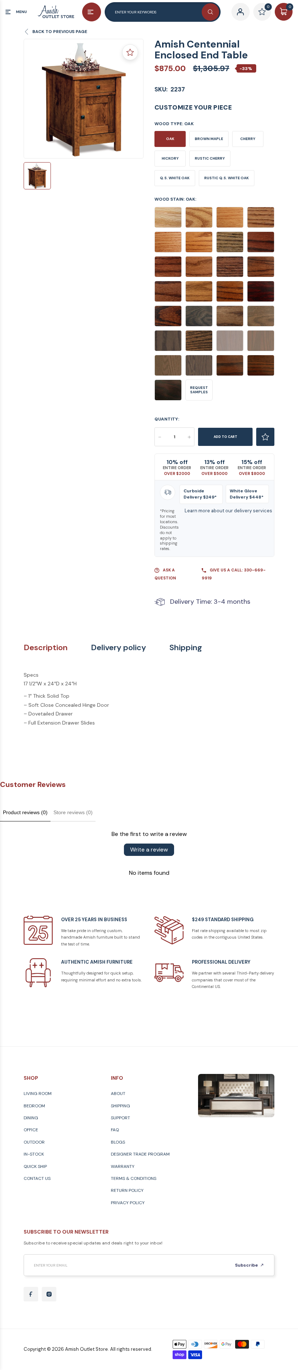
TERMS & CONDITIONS (133, 1178)
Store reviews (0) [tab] (73, 812)
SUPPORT (120, 1118)
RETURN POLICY (127, 1190)
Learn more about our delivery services (228, 511)
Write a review (149, 849)
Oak (170, 138)
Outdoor (34, 1142)
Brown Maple (209, 138)
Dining (31, 1118)
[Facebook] (31, 1294)
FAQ (115, 1130)
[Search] (210, 12)
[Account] (240, 12)
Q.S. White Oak (175, 178)
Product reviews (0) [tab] (25, 812)
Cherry (247, 138)
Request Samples (199, 389)
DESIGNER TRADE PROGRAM (140, 1154)
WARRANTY (122, 1166)
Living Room (38, 1093)
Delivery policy (118, 648)
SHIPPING (120, 1106)
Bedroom (34, 1106)
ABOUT (118, 1093)
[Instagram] (49, 1294)
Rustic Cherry (210, 158)
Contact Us (37, 1178)
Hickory (170, 158)
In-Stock (34, 1154)
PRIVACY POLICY (128, 1203)
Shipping (185, 648)
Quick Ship (35, 1166)
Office (31, 1130)
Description (46, 648)
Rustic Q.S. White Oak (226, 178)
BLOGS (118, 1142)
